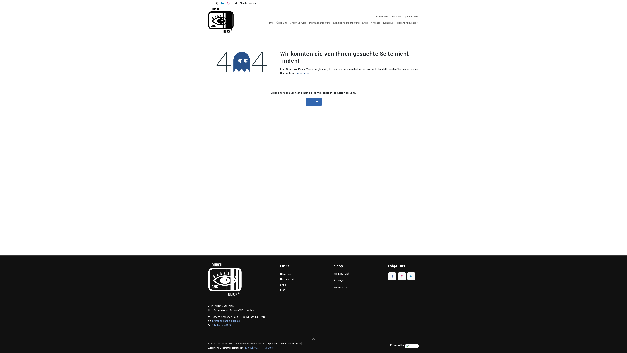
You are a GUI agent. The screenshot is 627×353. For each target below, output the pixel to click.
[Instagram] (228, 3)
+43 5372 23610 (221, 325)
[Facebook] (210, 3)
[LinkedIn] (222, 3)
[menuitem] (270, 23)
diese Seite (302, 73)
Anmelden (412, 17)
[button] (313, 339)
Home (313, 102)
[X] (216, 3)
